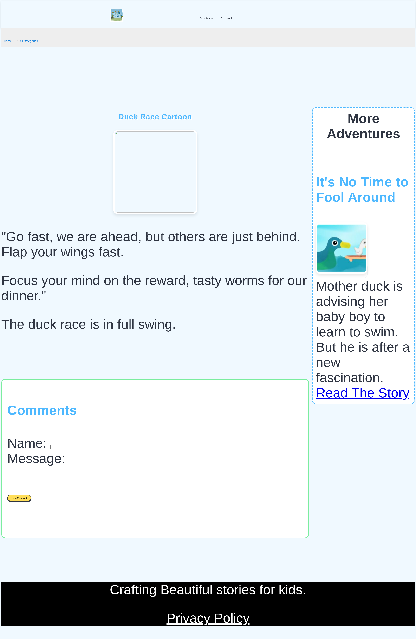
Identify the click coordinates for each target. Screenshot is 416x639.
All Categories (29, 41)
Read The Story (363, 392)
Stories (205, 18)
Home (8, 41)
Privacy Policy (208, 618)
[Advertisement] (208, 82)
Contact (226, 18)
